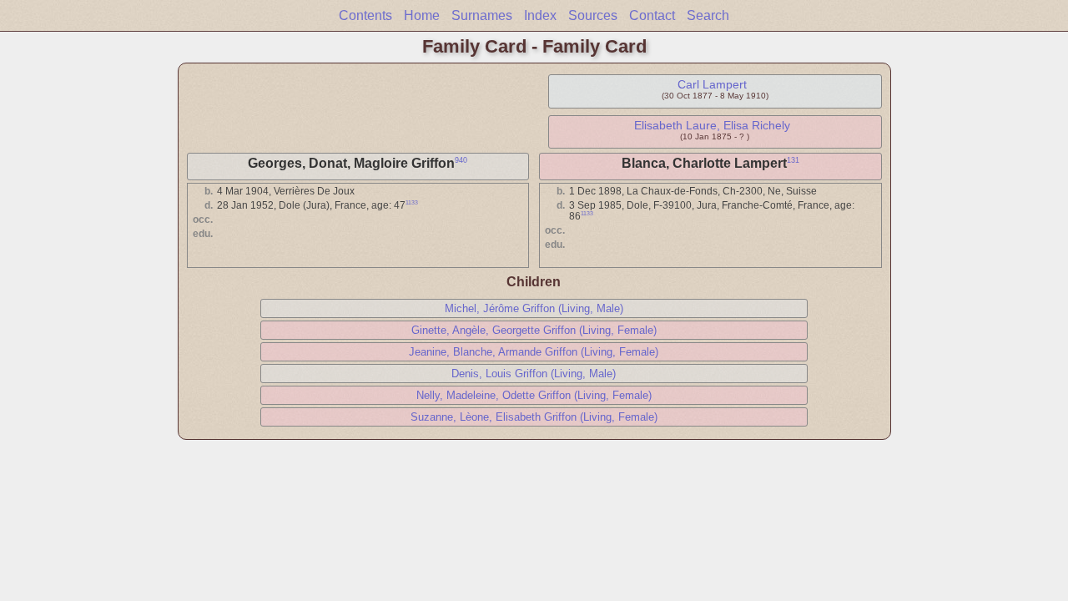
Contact (652, 15)
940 (461, 160)
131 (793, 160)
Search (708, 15)
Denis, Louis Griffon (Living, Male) (533, 373)
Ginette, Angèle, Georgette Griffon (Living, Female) (534, 330)
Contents (365, 15)
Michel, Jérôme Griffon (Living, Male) (534, 308)
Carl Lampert (712, 84)
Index (540, 15)
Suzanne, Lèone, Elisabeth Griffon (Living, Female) (534, 417)
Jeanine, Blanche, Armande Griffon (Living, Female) (533, 352)
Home (422, 15)
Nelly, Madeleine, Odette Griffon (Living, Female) (534, 395)
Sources (592, 15)
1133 (412, 202)
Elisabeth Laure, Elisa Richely (712, 125)
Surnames (481, 15)
